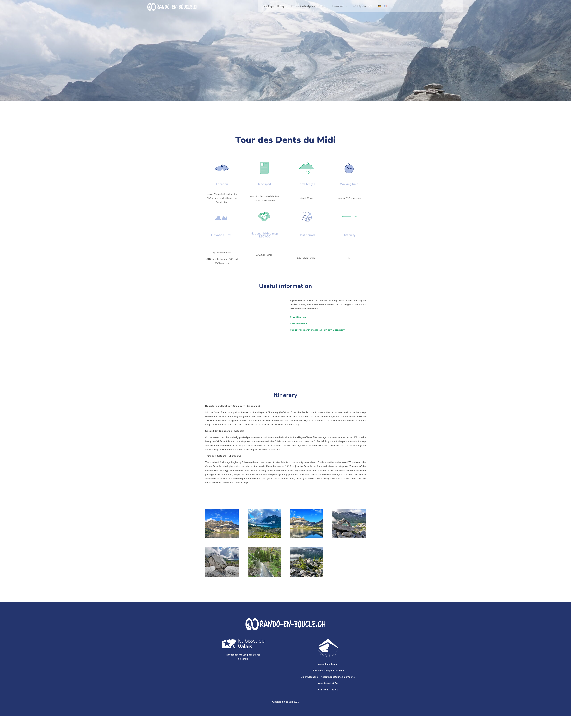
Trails (322, 6)
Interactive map (299, 323)
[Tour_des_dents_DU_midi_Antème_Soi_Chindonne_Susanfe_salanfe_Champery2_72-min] (222, 562)
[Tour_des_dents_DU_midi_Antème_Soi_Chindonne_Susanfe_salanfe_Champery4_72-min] (264, 523)
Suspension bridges (302, 6)
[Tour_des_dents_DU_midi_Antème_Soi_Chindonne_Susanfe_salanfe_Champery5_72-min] (306, 562)
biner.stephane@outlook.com (328, 670)
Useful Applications (361, 6)
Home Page (267, 6)
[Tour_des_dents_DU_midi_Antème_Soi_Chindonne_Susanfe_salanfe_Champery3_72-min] (222, 523)
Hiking (280, 6)
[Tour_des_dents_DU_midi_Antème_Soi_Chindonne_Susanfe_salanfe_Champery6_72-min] (306, 523)
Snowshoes (338, 6)
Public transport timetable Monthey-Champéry (317, 330)
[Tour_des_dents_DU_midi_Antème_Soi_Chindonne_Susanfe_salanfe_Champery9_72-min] (264, 562)
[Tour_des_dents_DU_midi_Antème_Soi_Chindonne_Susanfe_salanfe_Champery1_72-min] (349, 523)
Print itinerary (298, 317)
